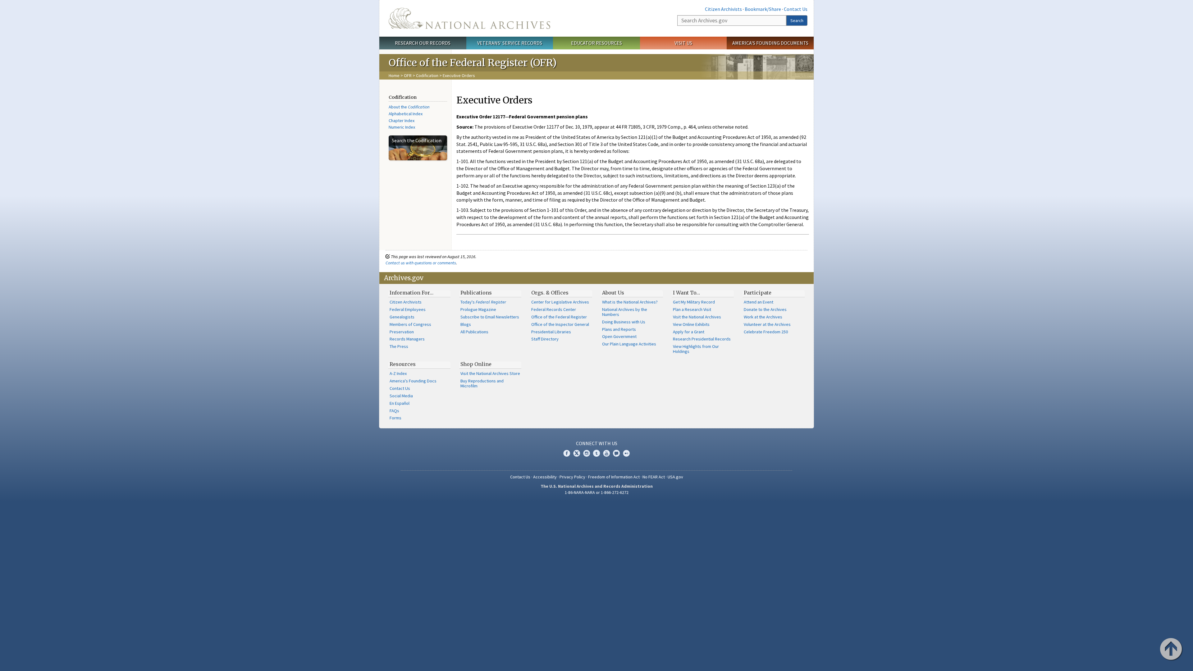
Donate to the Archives (765, 309)
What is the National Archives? (630, 302)
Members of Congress (410, 324)
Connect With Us (596, 443)
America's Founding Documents (770, 43)
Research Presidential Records (702, 339)
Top (1171, 649)
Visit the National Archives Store (490, 373)
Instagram (586, 453)
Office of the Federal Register (559, 317)
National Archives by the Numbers (624, 312)
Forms (395, 418)
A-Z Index (398, 373)
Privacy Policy (572, 477)
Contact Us (795, 9)
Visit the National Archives (697, 317)
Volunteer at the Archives (767, 324)
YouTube (606, 453)
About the (409, 107)
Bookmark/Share (763, 9)
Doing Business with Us (623, 322)
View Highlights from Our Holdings (696, 349)
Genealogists (402, 317)
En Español (399, 403)
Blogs (465, 324)
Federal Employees (408, 309)
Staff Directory (545, 339)
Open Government (619, 336)
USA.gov (675, 477)
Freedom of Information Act (614, 477)
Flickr (626, 453)
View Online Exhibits (691, 324)
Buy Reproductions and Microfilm (482, 383)
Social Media (401, 396)
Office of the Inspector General (560, 324)
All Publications (474, 332)
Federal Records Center (553, 309)
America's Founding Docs (413, 381)
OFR (408, 75)
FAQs (394, 410)
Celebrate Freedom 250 (766, 332)
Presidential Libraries (551, 332)
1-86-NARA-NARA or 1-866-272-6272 (596, 492)
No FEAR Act (653, 477)
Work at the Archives (763, 317)
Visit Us (683, 43)
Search (796, 20)
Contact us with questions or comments (421, 263)
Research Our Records (422, 43)
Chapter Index (401, 120)
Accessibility (545, 477)
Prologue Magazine (478, 309)
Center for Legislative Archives (560, 302)
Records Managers (407, 339)
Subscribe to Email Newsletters (489, 317)
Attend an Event (758, 302)
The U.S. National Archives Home (469, 18)
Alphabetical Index (406, 113)
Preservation (402, 332)
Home (394, 75)
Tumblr (596, 453)
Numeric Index (402, 127)
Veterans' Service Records (509, 43)
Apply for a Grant (688, 332)
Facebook (566, 453)
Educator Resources (596, 43)
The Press (399, 346)
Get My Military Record (694, 302)
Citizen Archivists (723, 9)
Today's (483, 302)
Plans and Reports (619, 329)
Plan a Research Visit (692, 309)
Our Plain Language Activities (629, 344)
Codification (427, 75)
